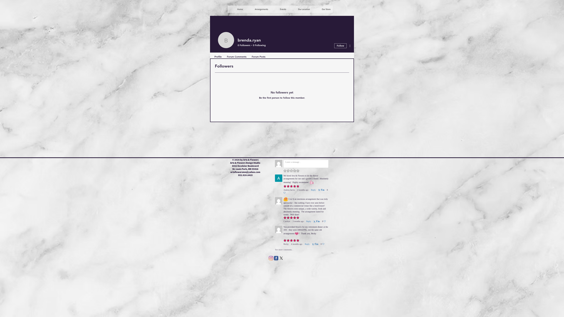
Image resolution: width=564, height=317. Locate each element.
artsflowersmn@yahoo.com (245, 172)
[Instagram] (271, 258)
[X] (281, 258)
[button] (279, 9)
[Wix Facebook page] (276, 258)
